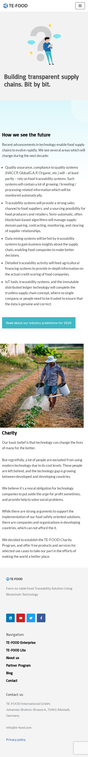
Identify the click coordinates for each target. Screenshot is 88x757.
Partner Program (18, 665)
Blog (9, 673)
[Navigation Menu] (80, 5)
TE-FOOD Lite (16, 650)
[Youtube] (20, 618)
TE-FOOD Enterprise (21, 642)
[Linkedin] (10, 618)
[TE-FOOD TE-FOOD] (15, 6)
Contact (11, 680)
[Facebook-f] (41, 618)
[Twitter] (31, 618)
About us (12, 658)
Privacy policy (16, 739)
